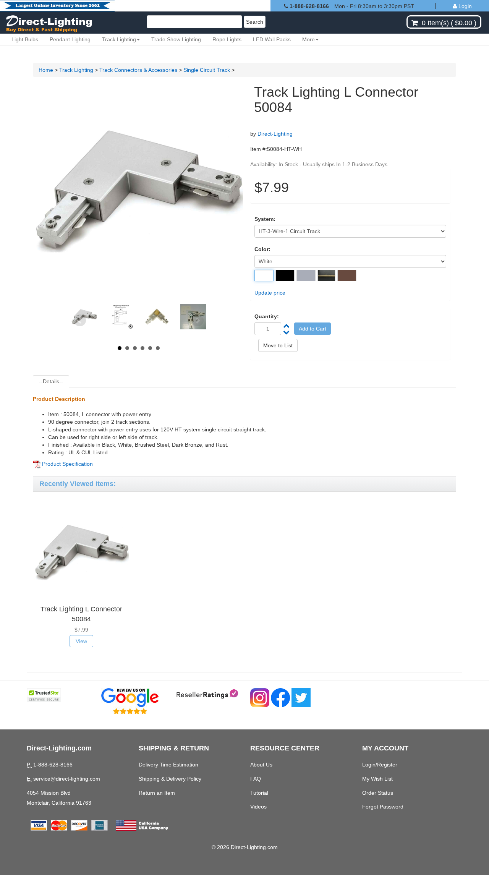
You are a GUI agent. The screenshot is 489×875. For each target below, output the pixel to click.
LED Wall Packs (272, 39)
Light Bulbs (24, 39)
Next (197, 320)
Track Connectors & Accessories (138, 70)
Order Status (377, 793)
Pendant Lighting (70, 39)
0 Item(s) (435, 23)
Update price (269, 293)
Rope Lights (226, 39)
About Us (261, 765)
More (308, 39)
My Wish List (377, 779)
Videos (258, 807)
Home (46, 70)
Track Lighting (119, 39)
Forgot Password (382, 807)
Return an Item (157, 793)
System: (264, 219)
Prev (80, 320)
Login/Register (379, 765)
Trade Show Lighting (176, 39)
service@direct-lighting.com (66, 779)
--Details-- (51, 381)
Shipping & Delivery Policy (170, 779)
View (81, 641)
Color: (262, 249)
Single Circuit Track (207, 70)
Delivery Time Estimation (168, 765)
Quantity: (266, 316)
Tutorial (259, 793)
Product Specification (67, 464)
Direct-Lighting (275, 134)
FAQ (255, 779)
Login (464, 6)
